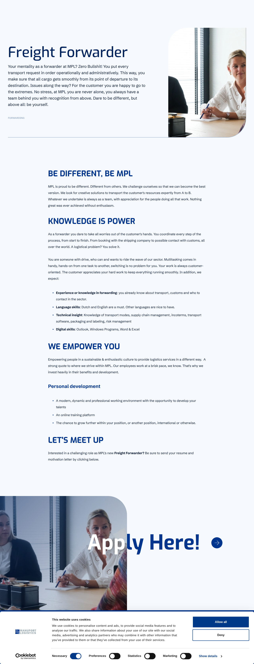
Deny (220, 635)
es (241, 6)
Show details (208, 656)
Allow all (221, 622)
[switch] (114, 656)
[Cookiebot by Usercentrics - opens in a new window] (25, 656)
